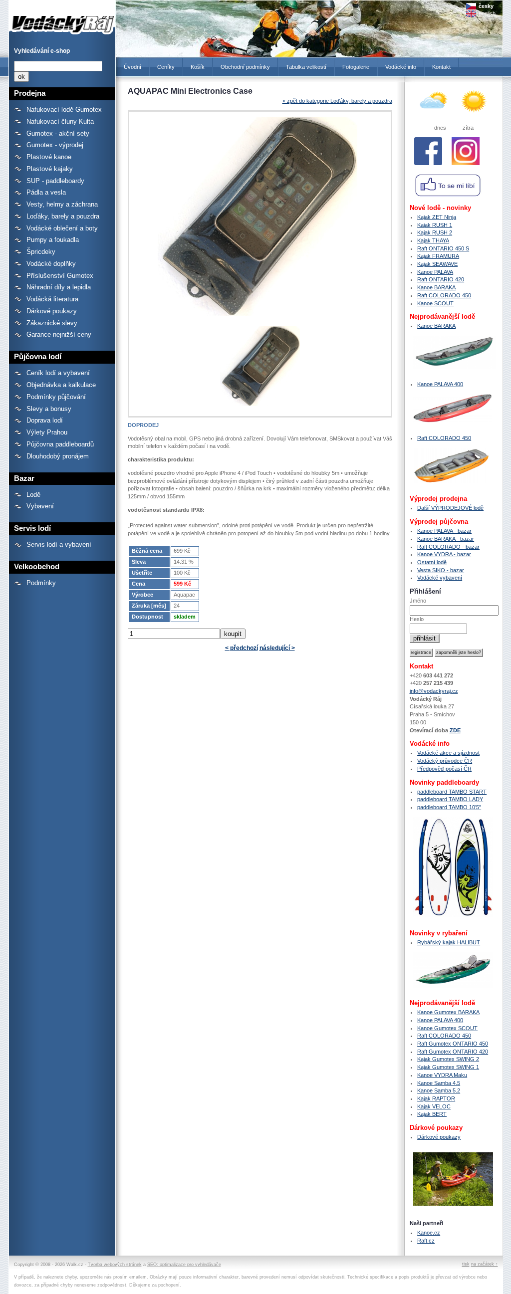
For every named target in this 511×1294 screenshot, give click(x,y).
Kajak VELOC (434, 1106)
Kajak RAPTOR (436, 1098)
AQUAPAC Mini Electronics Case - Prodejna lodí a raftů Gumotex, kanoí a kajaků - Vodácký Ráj (60, 19)
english (487, 13)
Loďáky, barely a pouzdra (62, 216)
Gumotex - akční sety (57, 133)
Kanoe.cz (428, 1233)
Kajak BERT (432, 1114)
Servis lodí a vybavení (58, 544)
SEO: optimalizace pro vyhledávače (184, 1264)
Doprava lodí (44, 420)
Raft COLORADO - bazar (448, 547)
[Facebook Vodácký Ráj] (428, 168)
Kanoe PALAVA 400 (440, 384)
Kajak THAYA (433, 240)
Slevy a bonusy (48, 409)
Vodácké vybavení (439, 578)
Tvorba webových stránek (115, 1264)
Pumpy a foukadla (52, 239)
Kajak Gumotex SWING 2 (448, 1059)
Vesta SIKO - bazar (440, 570)
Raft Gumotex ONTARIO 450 (452, 1044)
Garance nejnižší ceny (58, 334)
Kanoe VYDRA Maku (442, 1075)
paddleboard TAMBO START (452, 792)
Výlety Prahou (46, 432)
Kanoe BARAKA (436, 287)
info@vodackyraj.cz (434, 691)
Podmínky (41, 583)
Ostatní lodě (432, 562)
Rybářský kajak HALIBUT (448, 942)
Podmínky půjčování (56, 397)
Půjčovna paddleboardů (60, 444)
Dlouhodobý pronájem (57, 456)
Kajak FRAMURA (438, 256)
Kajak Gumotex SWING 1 (448, 1067)
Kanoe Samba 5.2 (438, 1090)
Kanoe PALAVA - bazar (444, 531)
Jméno (418, 601)
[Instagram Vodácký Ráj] (465, 168)
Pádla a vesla (46, 192)
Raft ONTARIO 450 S (443, 248)
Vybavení (40, 506)
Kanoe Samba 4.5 (438, 1083)
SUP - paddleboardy (55, 181)
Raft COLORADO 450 (444, 295)
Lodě (33, 494)
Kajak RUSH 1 (434, 225)
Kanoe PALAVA (435, 272)
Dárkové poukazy (51, 311)
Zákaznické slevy (51, 323)
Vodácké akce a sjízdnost (448, 753)
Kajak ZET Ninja (436, 217)
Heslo (417, 619)
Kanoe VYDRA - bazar (444, 554)
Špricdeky (40, 251)
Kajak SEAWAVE (437, 264)
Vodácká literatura (52, 299)
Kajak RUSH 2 (434, 232)
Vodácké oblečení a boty (62, 228)
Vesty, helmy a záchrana (62, 204)
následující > (277, 648)
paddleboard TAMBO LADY (450, 799)
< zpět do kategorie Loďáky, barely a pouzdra (337, 101)
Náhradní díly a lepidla (58, 287)
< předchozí (241, 648)
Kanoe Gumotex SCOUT (447, 1028)
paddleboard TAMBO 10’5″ (449, 807)
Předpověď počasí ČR (444, 769)
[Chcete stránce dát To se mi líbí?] (448, 200)
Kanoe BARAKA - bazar (445, 539)
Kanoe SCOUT (435, 303)
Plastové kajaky (49, 169)
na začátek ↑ (484, 1264)
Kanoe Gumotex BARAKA (448, 1012)
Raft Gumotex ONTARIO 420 (452, 1052)
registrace (421, 652)
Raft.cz (426, 1241)
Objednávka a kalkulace (61, 385)
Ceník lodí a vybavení (58, 373)
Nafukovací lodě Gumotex (64, 109)
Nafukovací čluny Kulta (60, 121)
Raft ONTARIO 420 (440, 279)
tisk (466, 1264)
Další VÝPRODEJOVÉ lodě (450, 508)
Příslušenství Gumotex (59, 275)
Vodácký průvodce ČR (444, 761)
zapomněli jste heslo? (458, 652)
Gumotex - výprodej (54, 145)
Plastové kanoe (48, 157)
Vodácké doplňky (51, 263)
